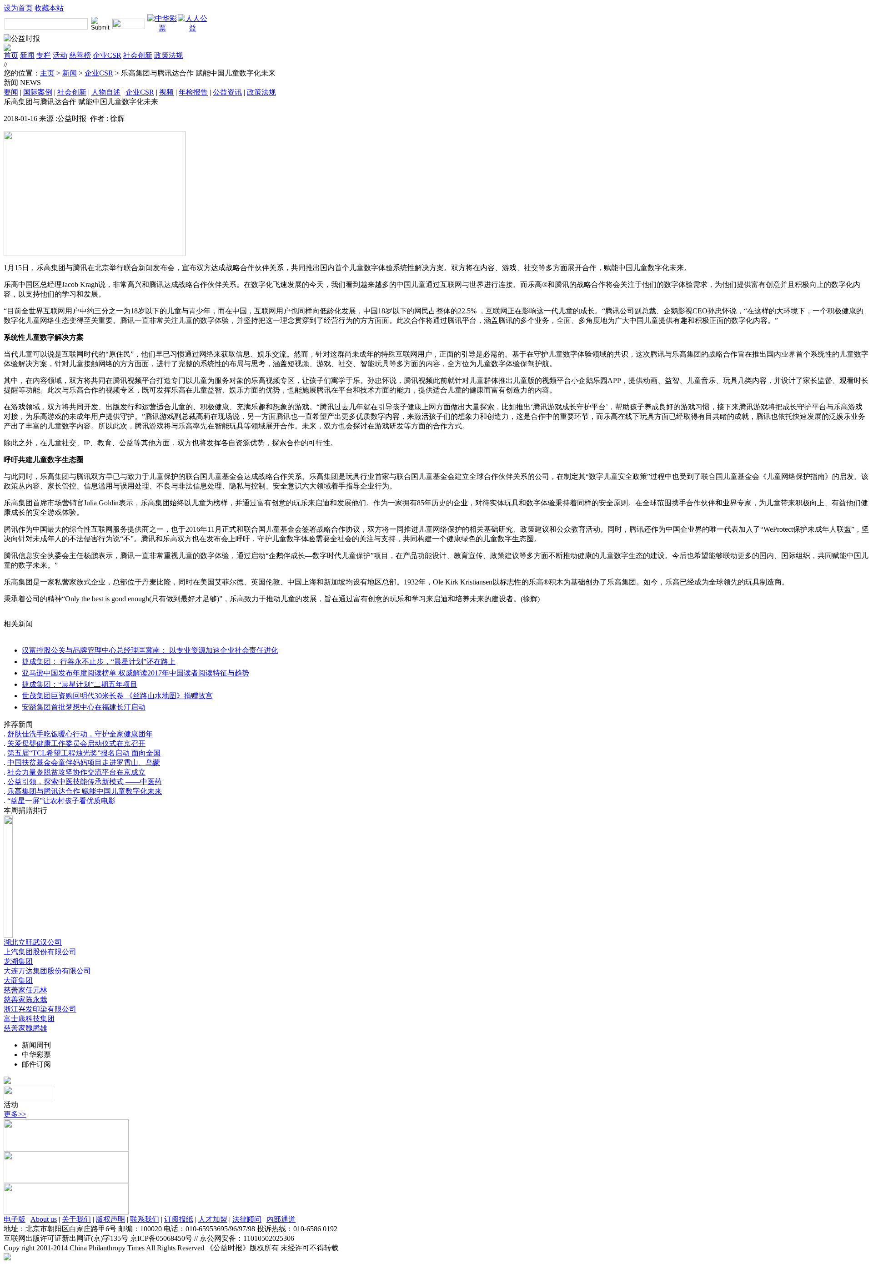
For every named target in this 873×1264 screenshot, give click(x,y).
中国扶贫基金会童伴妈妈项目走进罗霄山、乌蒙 (83, 762)
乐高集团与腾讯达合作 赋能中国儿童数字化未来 (84, 791)
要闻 (11, 92)
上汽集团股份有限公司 (40, 952)
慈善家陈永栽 (25, 999)
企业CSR (107, 55)
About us (43, 1219)
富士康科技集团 (29, 1018)
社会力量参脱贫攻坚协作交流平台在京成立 (76, 772)
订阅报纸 (178, 1219)
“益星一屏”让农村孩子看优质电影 (61, 801)
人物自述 (105, 92)
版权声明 (110, 1219)
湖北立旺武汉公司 (33, 942)
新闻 (27, 55)
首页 (11, 55)
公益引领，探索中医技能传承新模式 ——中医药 (84, 782)
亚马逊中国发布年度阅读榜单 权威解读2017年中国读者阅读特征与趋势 (135, 673)
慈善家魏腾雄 (25, 1028)
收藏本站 (49, 8)
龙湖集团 (18, 961)
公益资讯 (227, 92)
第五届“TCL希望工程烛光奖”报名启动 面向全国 (84, 753)
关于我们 (76, 1219)
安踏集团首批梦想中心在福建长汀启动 (84, 707)
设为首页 (18, 8)
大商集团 (18, 980)
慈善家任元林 (25, 990)
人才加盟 (212, 1219)
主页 (47, 73)
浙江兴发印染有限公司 (40, 1009)
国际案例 (37, 92)
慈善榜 (80, 55)
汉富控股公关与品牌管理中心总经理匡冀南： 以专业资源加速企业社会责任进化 (150, 650)
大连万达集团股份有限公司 (47, 971)
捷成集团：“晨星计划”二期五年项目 (79, 684)
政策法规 (168, 55)
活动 (60, 55)
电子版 (14, 1219)
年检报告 (193, 92)
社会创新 (137, 55)
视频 (166, 92)
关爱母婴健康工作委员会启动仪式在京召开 (76, 743)
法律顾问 (246, 1219)
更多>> (15, 1114)
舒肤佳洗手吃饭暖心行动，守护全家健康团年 (80, 734)
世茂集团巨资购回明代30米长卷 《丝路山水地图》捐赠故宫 (117, 696)
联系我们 (144, 1219)
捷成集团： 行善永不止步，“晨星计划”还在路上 (99, 661)
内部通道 (281, 1219)
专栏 (43, 55)
